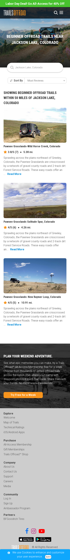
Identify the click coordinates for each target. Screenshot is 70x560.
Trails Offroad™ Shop (16, 454)
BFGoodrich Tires (14, 519)
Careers (8, 481)
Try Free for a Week (23, 395)
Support (8, 476)
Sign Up (8, 503)
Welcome (9, 417)
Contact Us (10, 471)
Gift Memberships (14, 449)
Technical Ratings (14, 427)
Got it (48, 557)
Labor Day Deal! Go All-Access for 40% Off (35, 3)
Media (7, 486)
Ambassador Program (17, 508)
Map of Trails (11, 422)
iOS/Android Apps (14, 432)
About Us (9, 466)
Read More (14, 174)
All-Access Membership (18, 444)
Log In (7, 498)
